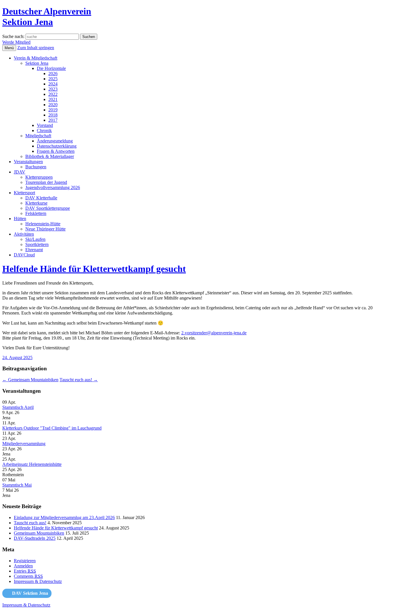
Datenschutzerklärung (57, 146)
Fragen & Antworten (56, 151)
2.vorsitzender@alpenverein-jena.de (214, 332)
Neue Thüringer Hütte (45, 228)
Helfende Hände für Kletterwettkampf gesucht (94, 269)
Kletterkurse (36, 203)
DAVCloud (24, 254)
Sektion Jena (36, 63)
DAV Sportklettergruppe (47, 208)
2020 (53, 104)
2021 (53, 99)
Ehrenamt (34, 249)
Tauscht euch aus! (79, 379)
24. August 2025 (17, 357)
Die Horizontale (51, 68)
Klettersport (24, 192)
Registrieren (25, 560)
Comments (28, 576)
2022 (53, 94)
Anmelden (23, 565)
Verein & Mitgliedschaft (35, 58)
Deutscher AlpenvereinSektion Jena (46, 16)
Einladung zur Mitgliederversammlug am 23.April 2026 (64, 517)
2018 (53, 115)
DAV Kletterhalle (41, 197)
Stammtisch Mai (17, 485)
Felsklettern (35, 213)
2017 (53, 120)
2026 (53, 73)
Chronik (44, 130)
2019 (53, 109)
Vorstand (45, 125)
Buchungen (35, 166)
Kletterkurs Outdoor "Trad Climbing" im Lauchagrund (52, 428)
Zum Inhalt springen (35, 47)
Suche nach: (13, 36)
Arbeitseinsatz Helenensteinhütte (32, 464)
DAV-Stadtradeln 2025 (35, 538)
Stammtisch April (18, 407)
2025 (53, 78)
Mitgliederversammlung (23, 443)
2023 (53, 89)
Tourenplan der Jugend (46, 182)
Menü (9, 48)
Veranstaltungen (28, 161)
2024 (53, 83)
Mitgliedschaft (38, 135)
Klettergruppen (39, 177)
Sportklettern (37, 244)
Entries (25, 571)
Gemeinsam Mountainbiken (30, 379)
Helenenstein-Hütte (42, 223)
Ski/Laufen (35, 239)
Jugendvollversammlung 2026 (52, 187)
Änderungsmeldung (55, 140)
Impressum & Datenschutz (38, 581)
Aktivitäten (24, 234)
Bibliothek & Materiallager (49, 156)
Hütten (20, 218)
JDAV (19, 171)
